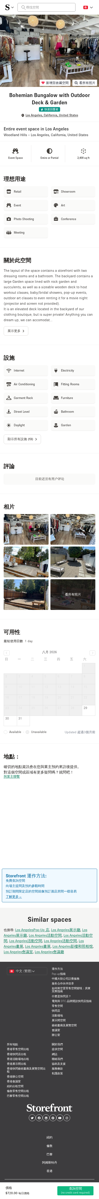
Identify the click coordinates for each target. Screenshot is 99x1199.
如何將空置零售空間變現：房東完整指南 (71, 990)
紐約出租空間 (15, 1086)
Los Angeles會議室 (18, 952)
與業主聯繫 (12, 776)
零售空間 (57, 1005)
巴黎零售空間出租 (18, 1095)
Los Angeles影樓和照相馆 (72, 946)
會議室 (56, 1030)
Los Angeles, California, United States (52, 115)
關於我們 (57, 1044)
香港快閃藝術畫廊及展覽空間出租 (26, 1070)
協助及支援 (59, 1063)
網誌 (54, 1054)
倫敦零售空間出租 (18, 1090)
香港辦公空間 (15, 1076)
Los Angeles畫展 (38, 946)
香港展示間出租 (16, 1063)
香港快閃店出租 (16, 1054)
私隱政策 (57, 1073)
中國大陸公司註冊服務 (65, 978)
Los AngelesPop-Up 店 (32, 930)
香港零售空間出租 (18, 1049)
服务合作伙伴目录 (63, 983)
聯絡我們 (57, 1058)
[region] (49, 830)
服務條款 (57, 1068)
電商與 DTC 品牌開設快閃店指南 (72, 1001)
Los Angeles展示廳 (65, 930)
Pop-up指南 (59, 973)
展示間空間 (59, 1020)
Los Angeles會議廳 (49, 952)
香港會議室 (14, 1081)
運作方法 (57, 968)
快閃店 (56, 1010)
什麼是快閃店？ (61, 996)
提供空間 (57, 1049)
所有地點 (12, 1044)
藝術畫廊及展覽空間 (64, 1025)
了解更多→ (14, 896)
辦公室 (56, 1034)
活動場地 (57, 1015)
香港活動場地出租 (18, 1058)
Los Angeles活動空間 (45, 935)
